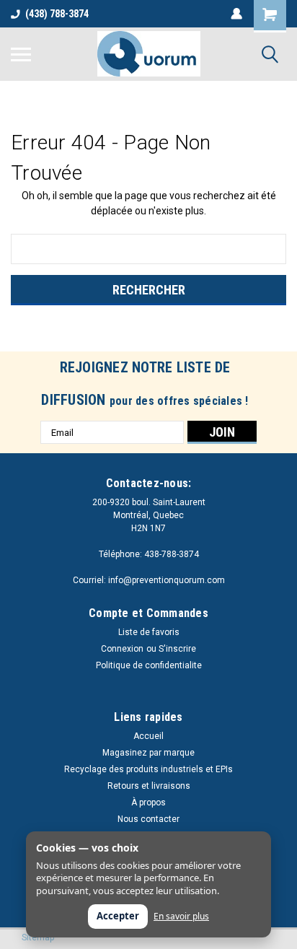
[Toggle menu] (21, 54)
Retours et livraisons (148, 786)
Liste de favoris (148, 632)
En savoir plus (181, 916)
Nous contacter (148, 819)
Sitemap (38, 937)
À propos (148, 802)
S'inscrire (177, 649)
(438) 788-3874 (57, 13)
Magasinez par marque (148, 753)
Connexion (122, 649)
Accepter (118, 915)
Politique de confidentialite (149, 665)
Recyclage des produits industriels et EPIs (148, 769)
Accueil (148, 736)
